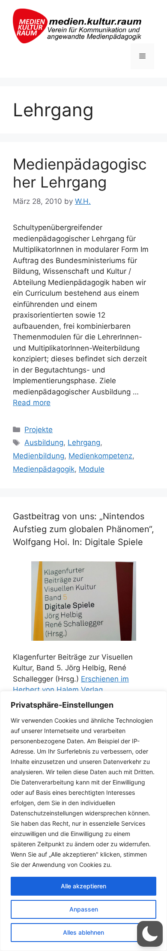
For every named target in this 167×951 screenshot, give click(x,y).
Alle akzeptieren (83, 886)
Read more (32, 402)
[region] (83, 821)
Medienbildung (38, 455)
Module (91, 469)
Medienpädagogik (44, 469)
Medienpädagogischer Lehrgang (80, 173)
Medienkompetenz (100, 455)
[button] (150, 934)
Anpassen (83, 909)
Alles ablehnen (83, 932)
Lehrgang (84, 442)
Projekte (38, 429)
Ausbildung (43, 442)
